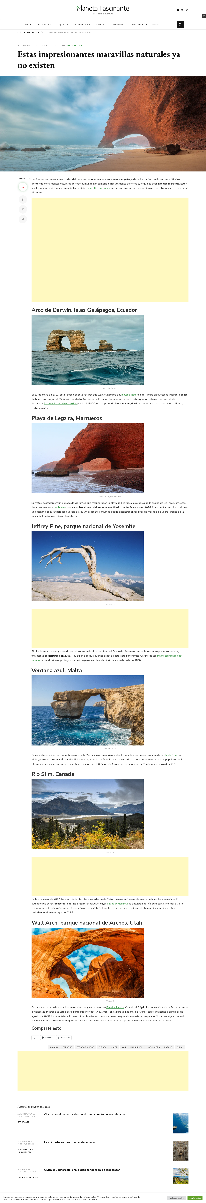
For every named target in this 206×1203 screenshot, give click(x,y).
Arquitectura (81, 24)
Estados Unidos (115, 1007)
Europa (103, 1047)
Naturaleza (43, 24)
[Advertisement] (110, 250)
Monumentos (25, 1152)
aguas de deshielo (117, 903)
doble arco (60, 507)
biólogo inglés (129, 394)
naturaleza (153, 1047)
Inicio (28, 24)
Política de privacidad (57, 1197)
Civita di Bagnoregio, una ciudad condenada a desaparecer (82, 1170)
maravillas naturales (98, 188)
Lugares (62, 24)
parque (168, 1047)
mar (124, 1047)
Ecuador (67, 1047)
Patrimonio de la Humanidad (60, 403)
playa (180, 1047)
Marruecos (136, 1047)
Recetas (100, 24)
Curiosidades (118, 24)
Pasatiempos (138, 24)
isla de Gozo (171, 755)
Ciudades (22, 1177)
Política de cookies (79, 1197)
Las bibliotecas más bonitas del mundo (69, 1142)
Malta (114, 1047)
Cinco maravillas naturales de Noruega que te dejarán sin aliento (86, 1114)
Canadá (54, 1047)
